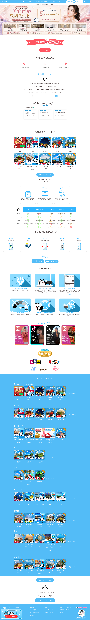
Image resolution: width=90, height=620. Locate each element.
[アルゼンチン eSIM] (50, 518)
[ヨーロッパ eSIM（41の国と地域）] (29, 433)
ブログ (46, 607)
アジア (16, 406)
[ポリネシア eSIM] (61, 496)
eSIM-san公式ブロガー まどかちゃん (50, 609)
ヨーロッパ (18, 426)
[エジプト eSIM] (19, 564)
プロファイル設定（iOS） (34, 609)
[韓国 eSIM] (32, 142)
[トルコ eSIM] (19, 538)
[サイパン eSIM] (40, 455)
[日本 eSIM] (20, 142)
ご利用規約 (17, 607)
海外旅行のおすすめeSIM (23, 384)
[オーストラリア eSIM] (19, 496)
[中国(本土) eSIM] (70, 159)
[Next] (79, 335)
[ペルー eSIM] (61, 518)
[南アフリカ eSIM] (29, 564)
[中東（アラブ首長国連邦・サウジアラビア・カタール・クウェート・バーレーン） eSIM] (50, 538)
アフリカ (17, 557)
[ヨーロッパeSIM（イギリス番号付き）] (50, 433)
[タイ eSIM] (45, 142)
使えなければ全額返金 (24, 67)
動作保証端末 (32, 615)
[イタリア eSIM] (61, 433)
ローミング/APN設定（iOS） (34, 612)
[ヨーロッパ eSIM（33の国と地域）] (32, 159)
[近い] (20, 610)
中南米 (16, 511)
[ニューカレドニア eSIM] (50, 496)
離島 (15, 448)
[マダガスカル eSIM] (61, 564)
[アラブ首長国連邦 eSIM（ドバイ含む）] (29, 538)
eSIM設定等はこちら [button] (33, 606)
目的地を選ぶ (32, 607)
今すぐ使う (45, 50)
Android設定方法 (51, 261)
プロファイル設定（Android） (34, 610)
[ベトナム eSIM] (45, 159)
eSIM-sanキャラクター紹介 (49, 610)
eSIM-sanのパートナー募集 (49, 612)
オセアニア (18, 489)
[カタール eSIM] (40, 538)
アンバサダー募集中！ (11, 616)
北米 (15, 468)
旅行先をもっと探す (45, 175)
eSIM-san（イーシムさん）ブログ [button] (50, 606)
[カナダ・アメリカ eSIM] (29, 475)
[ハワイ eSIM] (70, 142)
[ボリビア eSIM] (29, 518)
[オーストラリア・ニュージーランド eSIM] (40, 496)
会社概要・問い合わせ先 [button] (19, 606)
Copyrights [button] (62, 606)
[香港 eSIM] (58, 142)
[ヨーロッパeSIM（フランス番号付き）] (40, 433)
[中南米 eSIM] (40, 518)
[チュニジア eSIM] (50, 564)
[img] (46, 105)
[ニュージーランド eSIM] (29, 496)
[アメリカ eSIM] (58, 159)
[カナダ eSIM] (40, 475)
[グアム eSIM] (29, 455)
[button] (37, 1)
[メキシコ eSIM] (19, 518)
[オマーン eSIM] (61, 538)
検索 (56, 96)
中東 (15, 531)
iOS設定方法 (38, 261)
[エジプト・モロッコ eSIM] (40, 564)
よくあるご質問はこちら (45, 600)
